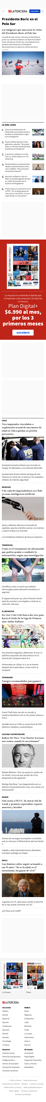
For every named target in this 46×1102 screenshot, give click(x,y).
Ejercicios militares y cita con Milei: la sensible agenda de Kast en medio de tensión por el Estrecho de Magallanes (17, 180)
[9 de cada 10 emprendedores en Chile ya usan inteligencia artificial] (23, 508)
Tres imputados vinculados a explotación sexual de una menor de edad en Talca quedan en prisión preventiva (22, 429)
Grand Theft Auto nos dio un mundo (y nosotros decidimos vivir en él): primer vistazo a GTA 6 (23, 715)
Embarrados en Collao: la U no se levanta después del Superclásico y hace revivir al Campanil (20, 667)
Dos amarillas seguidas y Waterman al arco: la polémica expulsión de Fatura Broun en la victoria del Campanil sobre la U (22, 655)
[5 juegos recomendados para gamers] (23, 695)
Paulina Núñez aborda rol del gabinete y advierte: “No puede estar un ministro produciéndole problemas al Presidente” (17, 145)
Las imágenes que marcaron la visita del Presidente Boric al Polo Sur (22, 31)
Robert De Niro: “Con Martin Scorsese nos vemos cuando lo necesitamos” (23, 740)
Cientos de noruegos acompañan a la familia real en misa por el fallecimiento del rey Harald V (22, 841)
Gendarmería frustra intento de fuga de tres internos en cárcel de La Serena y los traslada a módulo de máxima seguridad (22, 477)
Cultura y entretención (13, 734)
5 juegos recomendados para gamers (21, 681)
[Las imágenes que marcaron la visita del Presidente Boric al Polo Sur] (23, 63)
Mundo (5, 797)
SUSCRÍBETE (23, 332)
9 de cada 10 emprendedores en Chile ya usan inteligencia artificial (22, 492)
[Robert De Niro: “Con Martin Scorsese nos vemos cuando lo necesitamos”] (23, 756)
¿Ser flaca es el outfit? (11, 910)
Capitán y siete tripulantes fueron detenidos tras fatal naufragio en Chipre (21, 851)
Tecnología (7, 677)
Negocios (6, 487)
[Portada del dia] (23, 288)
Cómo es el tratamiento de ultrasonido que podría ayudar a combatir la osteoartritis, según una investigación (17, 133)
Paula (4, 860)
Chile (4, 420)
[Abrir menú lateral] (4, 11)
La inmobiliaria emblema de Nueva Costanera (22, 537)
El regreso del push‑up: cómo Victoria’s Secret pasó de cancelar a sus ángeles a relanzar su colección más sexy (22, 601)
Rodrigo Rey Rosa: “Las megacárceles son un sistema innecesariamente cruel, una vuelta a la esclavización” (23, 787)
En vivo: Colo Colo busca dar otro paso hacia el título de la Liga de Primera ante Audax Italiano (23, 618)
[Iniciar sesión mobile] (42, 11)
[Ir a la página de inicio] (17, 11)
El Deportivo (8, 611)
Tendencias (7, 545)
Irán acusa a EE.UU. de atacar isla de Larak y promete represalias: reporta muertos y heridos (22, 804)
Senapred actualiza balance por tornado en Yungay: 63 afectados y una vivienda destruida (22, 466)
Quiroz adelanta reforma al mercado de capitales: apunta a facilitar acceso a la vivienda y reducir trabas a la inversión (23, 528)
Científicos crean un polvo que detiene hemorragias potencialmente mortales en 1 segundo (21, 589)
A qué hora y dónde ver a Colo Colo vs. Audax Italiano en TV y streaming (17, 156)
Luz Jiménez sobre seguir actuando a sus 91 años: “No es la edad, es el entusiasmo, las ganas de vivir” (22, 867)
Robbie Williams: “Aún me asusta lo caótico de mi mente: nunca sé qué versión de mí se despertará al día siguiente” (22, 775)
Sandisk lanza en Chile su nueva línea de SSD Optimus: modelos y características (22, 725)
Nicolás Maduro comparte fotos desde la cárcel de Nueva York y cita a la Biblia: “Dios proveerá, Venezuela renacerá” (17, 167)
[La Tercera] (13, 990)
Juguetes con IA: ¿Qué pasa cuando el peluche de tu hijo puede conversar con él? (22, 903)
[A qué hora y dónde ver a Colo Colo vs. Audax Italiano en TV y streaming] (38, 157)
